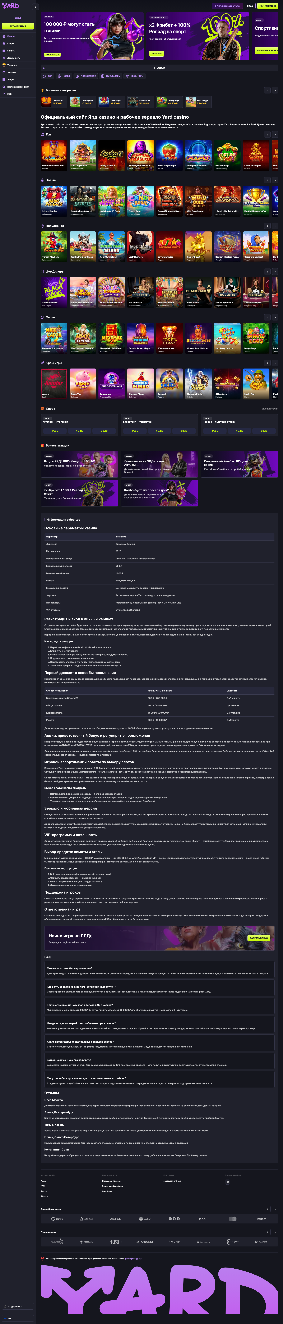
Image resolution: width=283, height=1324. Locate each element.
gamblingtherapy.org (133, 1259)
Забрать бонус (259, 938)
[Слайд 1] (90, 59)
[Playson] (262, 1241)
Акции (44, 1181)
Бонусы (44, 1196)
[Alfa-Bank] (86, 1218)
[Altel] (116, 1218)
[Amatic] (174, 1241)
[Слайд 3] (107, 59)
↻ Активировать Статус (227, 6)
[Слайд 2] (98, 59)
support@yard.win (172, 1181)
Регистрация (18, 26)
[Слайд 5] (127, 59)
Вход (18, 18)
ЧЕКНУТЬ (80, 53)
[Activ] (57, 1218)
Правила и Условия (111, 1181)
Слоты (44, 1191)
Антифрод (107, 1191)
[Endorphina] (232, 1241)
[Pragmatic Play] (57, 1241)
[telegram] (227, 1182)
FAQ (43, 1186)
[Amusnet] (145, 1241)
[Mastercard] (232, 1218)
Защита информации (112, 1186)
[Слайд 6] (139, 59)
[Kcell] (203, 1218)
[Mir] (262, 1218)
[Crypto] (174, 1218)
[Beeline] (145, 1218)
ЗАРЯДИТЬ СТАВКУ (190, 50)
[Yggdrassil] (86, 1241)
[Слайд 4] (115, 59)
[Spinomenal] (203, 1241)
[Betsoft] (116, 1241)
